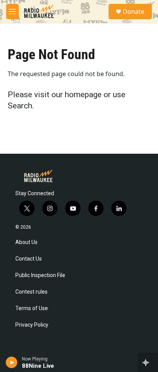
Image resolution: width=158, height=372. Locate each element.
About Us (26, 242)
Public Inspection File (40, 275)
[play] (11, 362)
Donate (133, 11)
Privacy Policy (31, 325)
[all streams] (148, 362)
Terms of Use (31, 308)
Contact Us (28, 259)
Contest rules (31, 292)
